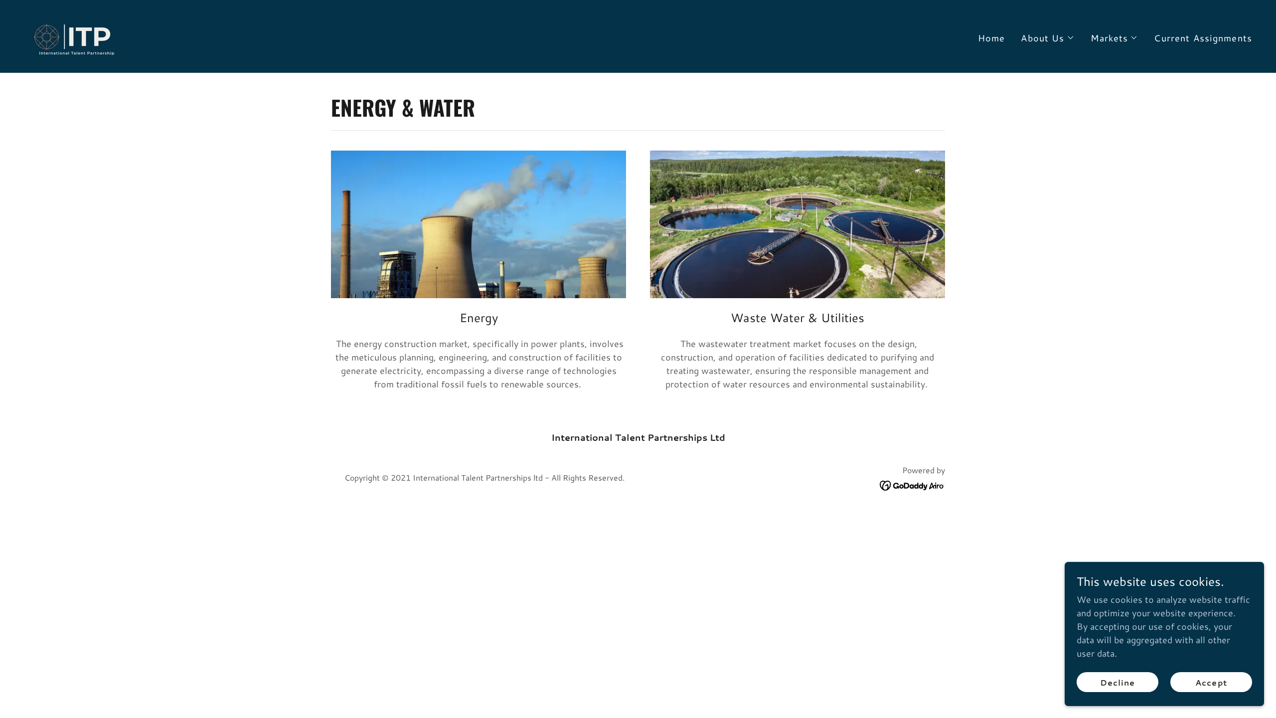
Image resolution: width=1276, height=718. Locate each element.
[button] (1047, 38)
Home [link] (991, 37)
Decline (1117, 682)
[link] (74, 34)
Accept (1211, 682)
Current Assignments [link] (1203, 37)
